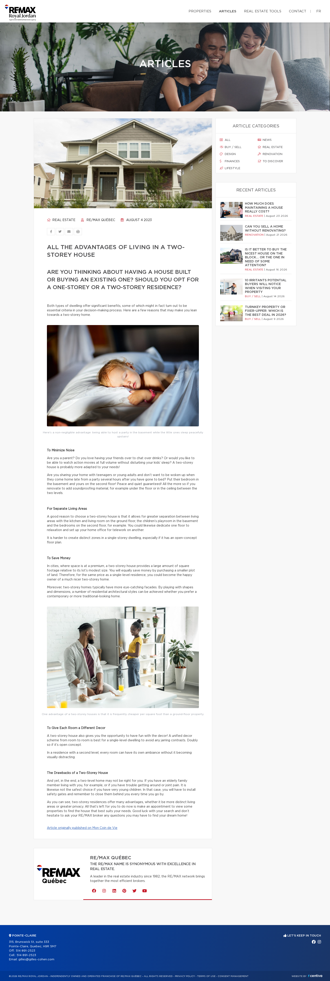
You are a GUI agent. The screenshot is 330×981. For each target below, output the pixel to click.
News (267, 140)
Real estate (63, 220)
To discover (272, 161)
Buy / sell (233, 147)
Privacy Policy (185, 976)
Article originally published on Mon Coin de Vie (82, 828)
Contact (297, 11)
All (227, 140)
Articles (227, 11)
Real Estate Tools (262, 11)
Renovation (272, 154)
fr (318, 11)
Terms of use (206, 976)
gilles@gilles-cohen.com (36, 959)
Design (230, 154)
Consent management (233, 976)
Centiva (315, 975)
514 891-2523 (25, 950)
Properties (200, 11)
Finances (232, 161)
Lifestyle (232, 168)
